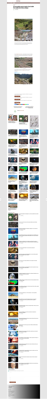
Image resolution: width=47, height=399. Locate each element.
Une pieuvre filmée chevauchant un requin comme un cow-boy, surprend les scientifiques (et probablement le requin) (34, 182)
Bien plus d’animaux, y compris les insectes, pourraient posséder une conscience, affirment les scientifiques (34, 191)
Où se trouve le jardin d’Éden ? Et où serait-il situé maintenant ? (23, 154)
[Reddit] (20, 104)
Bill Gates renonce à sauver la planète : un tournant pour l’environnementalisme (12, 200)
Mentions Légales (10, 387)
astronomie (10, 392)
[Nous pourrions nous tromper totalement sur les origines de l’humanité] (23, 160)
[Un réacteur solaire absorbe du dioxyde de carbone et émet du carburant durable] (13, 359)
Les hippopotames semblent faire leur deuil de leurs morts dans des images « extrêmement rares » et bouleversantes (34, 155)
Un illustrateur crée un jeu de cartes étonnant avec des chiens (34, 128)
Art (8, 120)
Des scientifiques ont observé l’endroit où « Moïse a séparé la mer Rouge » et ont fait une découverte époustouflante (28, 338)
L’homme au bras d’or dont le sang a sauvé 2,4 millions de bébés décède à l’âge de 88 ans (28, 325)
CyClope (18, 1)
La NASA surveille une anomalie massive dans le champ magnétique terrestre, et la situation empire (23, 173)
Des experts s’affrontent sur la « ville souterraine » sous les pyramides (12, 181)
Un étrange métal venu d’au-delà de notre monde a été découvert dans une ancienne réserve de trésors (28, 344)
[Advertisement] (23, 14)
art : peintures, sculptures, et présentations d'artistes (10, 391)
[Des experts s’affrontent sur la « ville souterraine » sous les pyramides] (12, 177)
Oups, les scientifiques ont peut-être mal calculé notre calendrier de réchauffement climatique (23, 200)
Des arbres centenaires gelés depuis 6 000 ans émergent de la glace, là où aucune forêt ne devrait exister (34, 200)
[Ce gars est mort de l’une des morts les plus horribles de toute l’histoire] (12, 132)
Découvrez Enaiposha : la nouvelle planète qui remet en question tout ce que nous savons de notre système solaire (34, 164)
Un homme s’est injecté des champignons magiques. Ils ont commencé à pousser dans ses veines (23, 136)
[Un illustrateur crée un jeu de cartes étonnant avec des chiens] (34, 121)
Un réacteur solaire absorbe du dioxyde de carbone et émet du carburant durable (28, 357)
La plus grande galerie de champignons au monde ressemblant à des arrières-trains (23, 123)
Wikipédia (24, 70)
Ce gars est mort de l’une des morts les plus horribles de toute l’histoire (12, 135)
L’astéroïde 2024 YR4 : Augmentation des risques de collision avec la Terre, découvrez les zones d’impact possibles (28, 350)
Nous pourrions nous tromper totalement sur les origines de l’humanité (22, 164)
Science (9, 134)
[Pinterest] (24, 104)
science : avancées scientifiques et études (11, 395)
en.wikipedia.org (24, 84)
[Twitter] (28, 104)
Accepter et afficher (17, 96)
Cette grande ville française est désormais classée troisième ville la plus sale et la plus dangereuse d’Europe (12, 209)
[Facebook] (15, 104)
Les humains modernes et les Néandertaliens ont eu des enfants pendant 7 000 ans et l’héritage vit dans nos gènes (12, 164)
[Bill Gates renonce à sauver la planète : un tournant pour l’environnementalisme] (12, 196)
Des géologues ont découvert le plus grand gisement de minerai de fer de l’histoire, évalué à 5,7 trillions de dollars (23, 191)
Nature (9, 153)
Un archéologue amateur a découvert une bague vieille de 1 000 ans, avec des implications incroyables (12, 191)
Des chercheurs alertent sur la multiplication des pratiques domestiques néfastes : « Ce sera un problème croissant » (12, 145)
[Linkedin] (22, 104)
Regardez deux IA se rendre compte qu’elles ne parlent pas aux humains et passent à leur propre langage (28, 331)
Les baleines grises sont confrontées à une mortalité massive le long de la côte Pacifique (12, 155)
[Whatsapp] (26, 104)
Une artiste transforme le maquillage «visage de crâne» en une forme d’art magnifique (12, 122)
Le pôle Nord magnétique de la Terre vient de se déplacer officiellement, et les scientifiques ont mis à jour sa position (12, 173)
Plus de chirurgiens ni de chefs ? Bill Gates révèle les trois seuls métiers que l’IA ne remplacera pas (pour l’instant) (28, 363)
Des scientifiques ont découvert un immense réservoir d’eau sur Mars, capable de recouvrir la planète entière (34, 173)
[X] (18, 104)
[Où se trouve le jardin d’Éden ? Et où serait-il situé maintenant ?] (23, 151)
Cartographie (12, 392)
